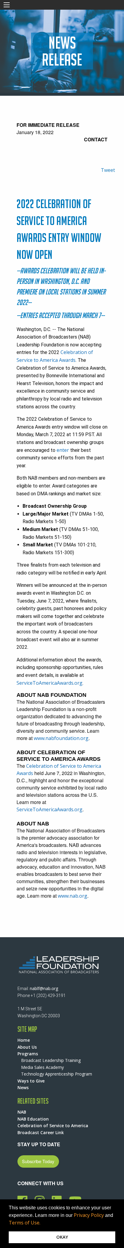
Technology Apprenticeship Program (56, 1074)
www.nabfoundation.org (61, 738)
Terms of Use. (24, 1222)
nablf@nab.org (44, 988)
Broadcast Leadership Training (51, 1060)
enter (63, 450)
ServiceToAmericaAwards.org (49, 683)
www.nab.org (72, 896)
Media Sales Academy (42, 1067)
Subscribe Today (38, 1161)
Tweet (108, 170)
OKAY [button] (62, 1237)
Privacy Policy (89, 1215)
